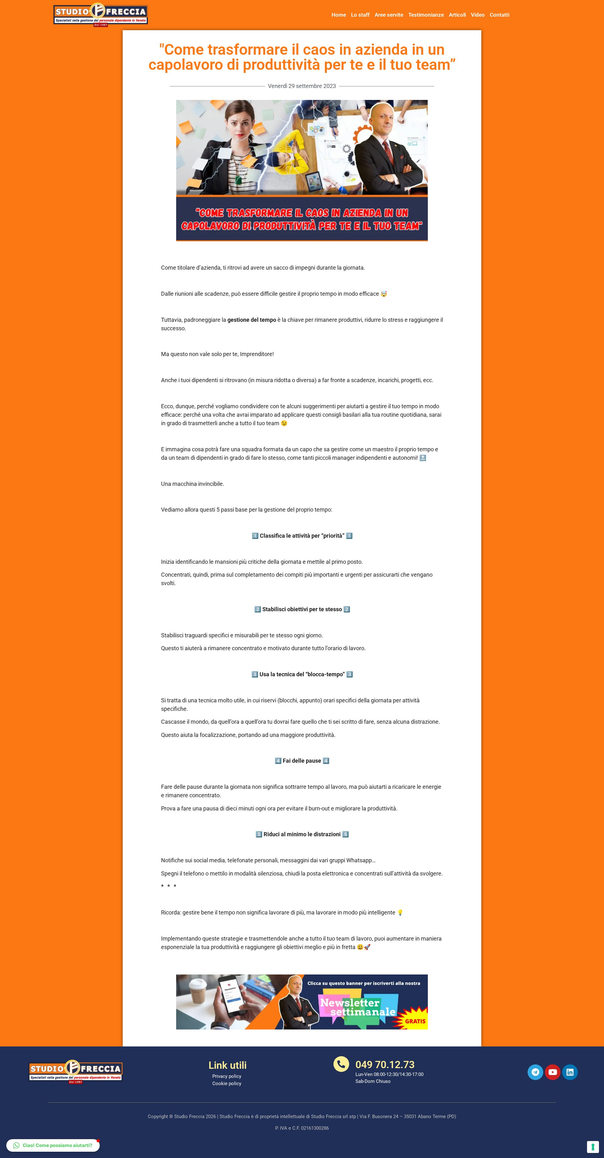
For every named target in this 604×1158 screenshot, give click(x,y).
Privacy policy (226, 1076)
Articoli (457, 15)
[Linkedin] (570, 1072)
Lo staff (360, 15)
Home (339, 15)
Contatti (499, 15)
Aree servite (389, 15)
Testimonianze (426, 15)
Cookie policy (226, 1083)
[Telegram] (535, 1072)
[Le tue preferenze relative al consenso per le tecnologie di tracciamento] (593, 1147)
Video (478, 15)
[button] (53, 1145)
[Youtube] (553, 1072)
